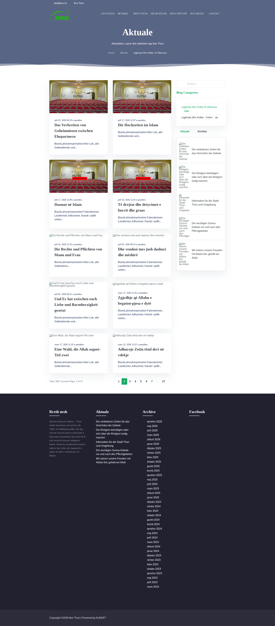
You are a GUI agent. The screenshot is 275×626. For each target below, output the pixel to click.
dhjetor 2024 (154, 502)
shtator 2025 (154, 461)
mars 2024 (153, 542)
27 (163, 381)
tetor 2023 (152, 564)
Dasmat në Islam (68, 204)
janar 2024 (153, 551)
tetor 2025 (152, 457)
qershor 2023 (154, 573)
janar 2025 (153, 497)
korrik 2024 (153, 524)
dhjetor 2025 (154, 448)
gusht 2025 (153, 466)
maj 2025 (152, 479)
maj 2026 (152, 426)
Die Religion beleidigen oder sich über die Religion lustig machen (207, 177)
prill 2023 (152, 582)
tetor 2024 (152, 510)
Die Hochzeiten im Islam (138, 125)
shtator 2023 (154, 568)
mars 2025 (153, 488)
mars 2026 (153, 435)
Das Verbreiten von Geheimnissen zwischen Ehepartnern (73, 131)
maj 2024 (152, 533)
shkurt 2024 (153, 546)
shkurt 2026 (153, 439)
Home (111, 52)
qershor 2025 (154, 475)
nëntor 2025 (154, 452)
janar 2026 (153, 444)
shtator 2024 (154, 515)
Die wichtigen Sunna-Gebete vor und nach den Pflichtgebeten (206, 227)
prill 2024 (152, 537)
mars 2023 (153, 586)
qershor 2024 (154, 528)
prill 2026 (152, 430)
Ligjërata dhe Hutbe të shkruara (199, 109)
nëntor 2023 (154, 560)
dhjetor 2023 (154, 555)
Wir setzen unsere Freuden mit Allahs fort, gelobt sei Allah (207, 254)
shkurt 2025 (153, 493)
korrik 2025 (153, 470)
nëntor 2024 (154, 506)
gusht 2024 (153, 519)
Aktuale (124, 52)
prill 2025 (152, 484)
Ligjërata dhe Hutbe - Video (199, 117)
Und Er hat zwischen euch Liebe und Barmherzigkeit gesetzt (76, 304)
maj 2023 (152, 577)
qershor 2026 (154, 421)
